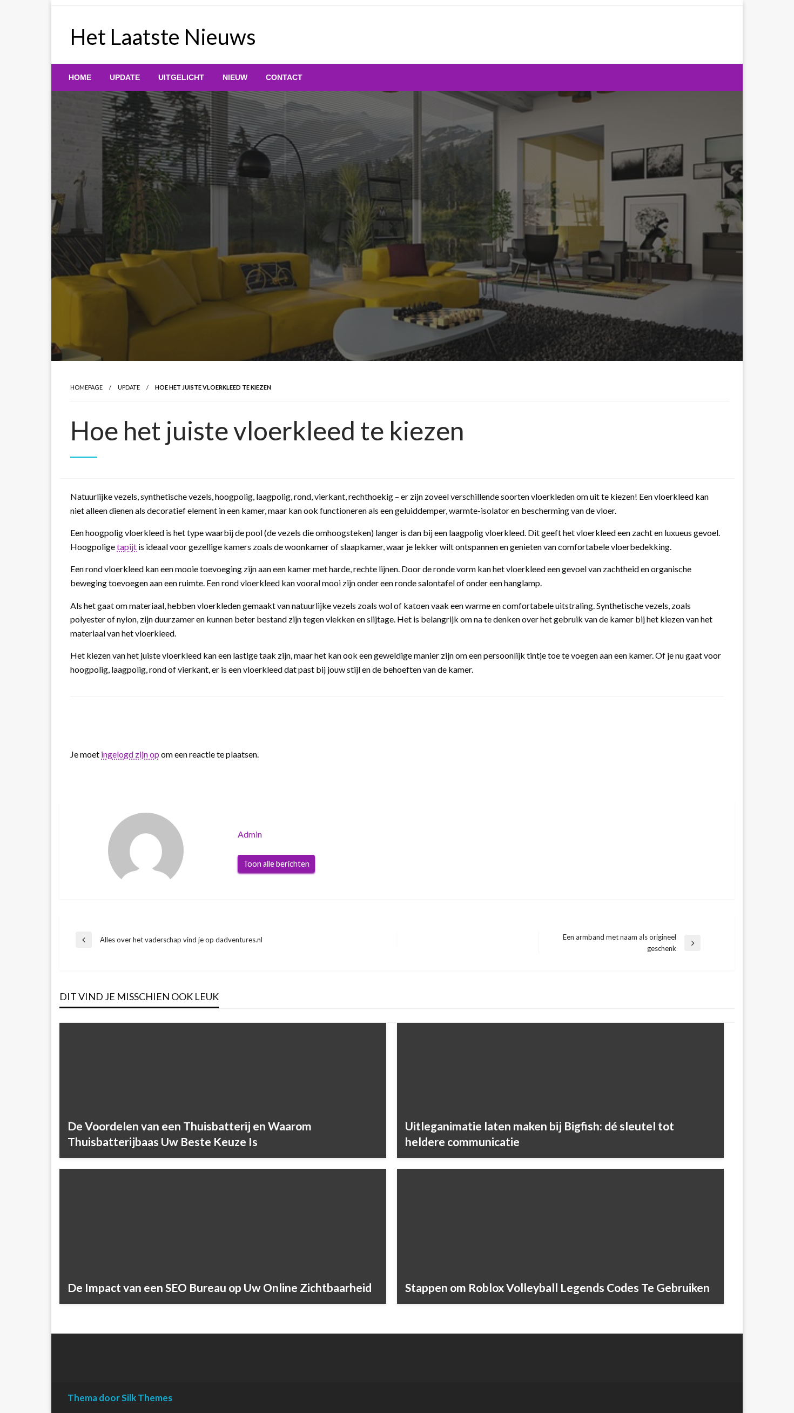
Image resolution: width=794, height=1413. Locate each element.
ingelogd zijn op (130, 754)
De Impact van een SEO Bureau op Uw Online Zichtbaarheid (220, 1287)
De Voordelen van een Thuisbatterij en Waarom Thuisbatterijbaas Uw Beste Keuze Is (190, 1133)
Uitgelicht (181, 77)
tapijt (127, 546)
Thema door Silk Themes (120, 1397)
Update (125, 77)
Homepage (86, 387)
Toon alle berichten (276, 863)
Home (80, 77)
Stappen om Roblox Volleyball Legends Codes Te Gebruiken (557, 1287)
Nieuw (235, 77)
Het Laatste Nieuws (163, 37)
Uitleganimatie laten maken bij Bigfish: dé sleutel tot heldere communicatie (539, 1133)
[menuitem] (79, 77)
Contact (284, 77)
